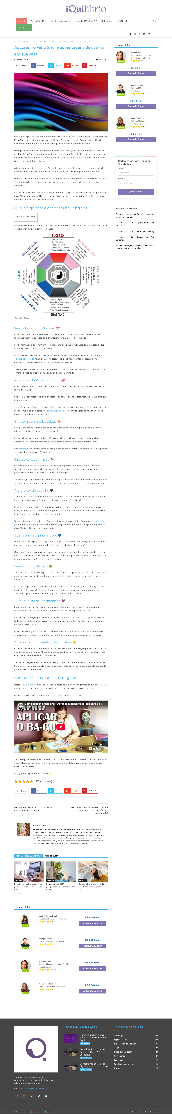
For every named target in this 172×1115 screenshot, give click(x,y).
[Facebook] (130, 34)
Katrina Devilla (22, 59)
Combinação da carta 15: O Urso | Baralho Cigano (136, 232)
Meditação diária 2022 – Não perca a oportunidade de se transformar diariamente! (89, 810)
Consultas (154, 1112)
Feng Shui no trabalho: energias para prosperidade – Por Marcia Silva (28, 887)
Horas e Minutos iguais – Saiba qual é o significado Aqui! (93, 1038)
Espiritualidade (60, 21)
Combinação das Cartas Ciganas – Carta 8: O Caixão (135, 223)
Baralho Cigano (86, 1058)
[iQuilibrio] (86, 9)
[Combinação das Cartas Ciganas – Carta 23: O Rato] (71, 1067)
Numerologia (85, 1043)
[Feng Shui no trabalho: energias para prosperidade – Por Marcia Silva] (29, 871)
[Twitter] (144, 34)
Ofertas (135, 1112)
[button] (154, 21)
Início (16, 41)
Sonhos (123, 21)
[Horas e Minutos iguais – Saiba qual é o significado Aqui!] (71, 1038)
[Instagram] (135, 34)
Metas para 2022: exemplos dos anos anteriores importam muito (33, 808)
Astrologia (37, 21)
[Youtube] (149, 34)
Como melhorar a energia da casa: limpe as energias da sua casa (91, 887)
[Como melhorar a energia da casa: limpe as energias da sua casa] (93, 871)
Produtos (144, 1112)
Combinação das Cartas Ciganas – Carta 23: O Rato (94, 1065)
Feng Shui (43, 41)
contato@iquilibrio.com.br (35, 1088)
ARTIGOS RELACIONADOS (29, 856)
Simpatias (106, 21)
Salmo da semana (86, 21)
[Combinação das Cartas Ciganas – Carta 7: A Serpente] (71, 1052)
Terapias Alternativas (29, 41)
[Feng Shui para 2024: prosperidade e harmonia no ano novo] (61, 871)
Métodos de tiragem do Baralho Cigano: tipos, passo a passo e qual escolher (135, 246)
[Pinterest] (140, 34)
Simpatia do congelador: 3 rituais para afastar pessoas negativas (135, 215)
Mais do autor (51, 856)
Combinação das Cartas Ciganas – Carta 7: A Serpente (135, 238)
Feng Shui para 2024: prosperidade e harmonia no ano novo (60, 887)
